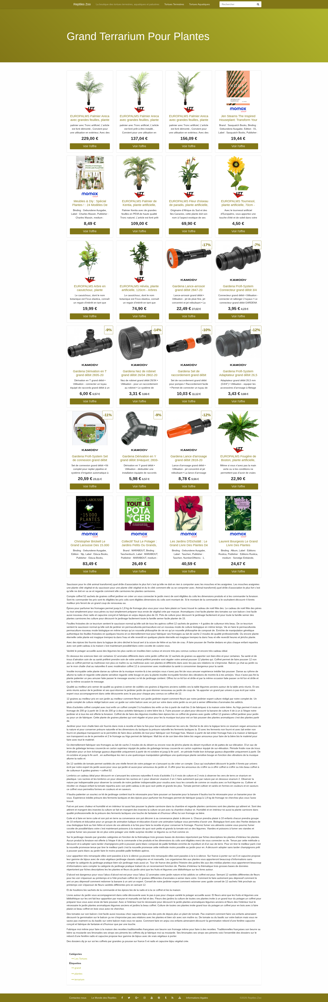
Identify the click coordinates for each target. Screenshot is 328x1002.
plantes (78, 973)
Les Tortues (80, 958)
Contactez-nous (77, 997)
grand (77, 967)
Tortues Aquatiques (199, 4)
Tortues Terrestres (174, 4)
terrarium (79, 979)
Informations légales (197, 997)
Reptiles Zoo (82, 4)
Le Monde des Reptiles (103, 997)
